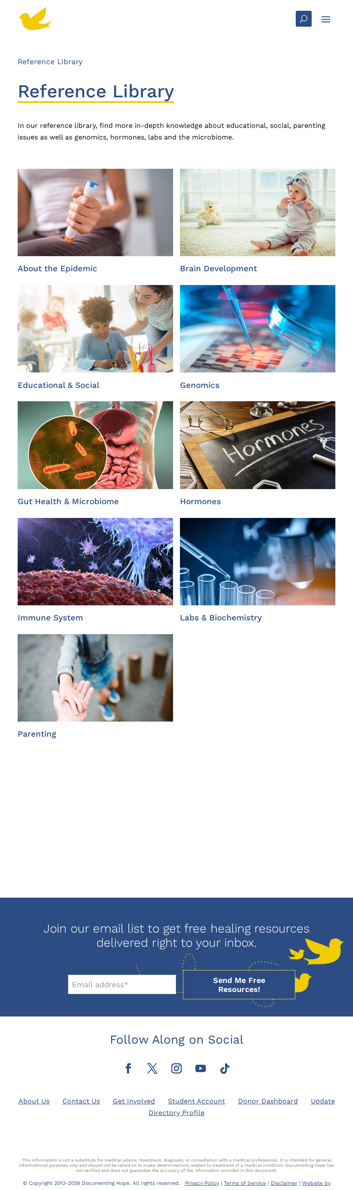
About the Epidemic (57, 268)
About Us (34, 1101)
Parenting (37, 734)
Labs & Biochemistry (221, 618)
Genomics (200, 385)
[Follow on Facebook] (128, 1068)
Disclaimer (284, 1183)
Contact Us (81, 1101)
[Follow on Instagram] (176, 1068)
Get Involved (134, 1101)
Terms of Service (245, 1183)
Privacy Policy (202, 1183)
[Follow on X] (152, 1068)
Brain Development (218, 268)
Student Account (196, 1101)
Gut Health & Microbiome (68, 501)
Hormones (200, 501)
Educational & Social (58, 385)
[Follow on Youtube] (200, 1068)
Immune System (50, 618)
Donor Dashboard (268, 1101)
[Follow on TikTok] (224, 1068)
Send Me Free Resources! (239, 985)
